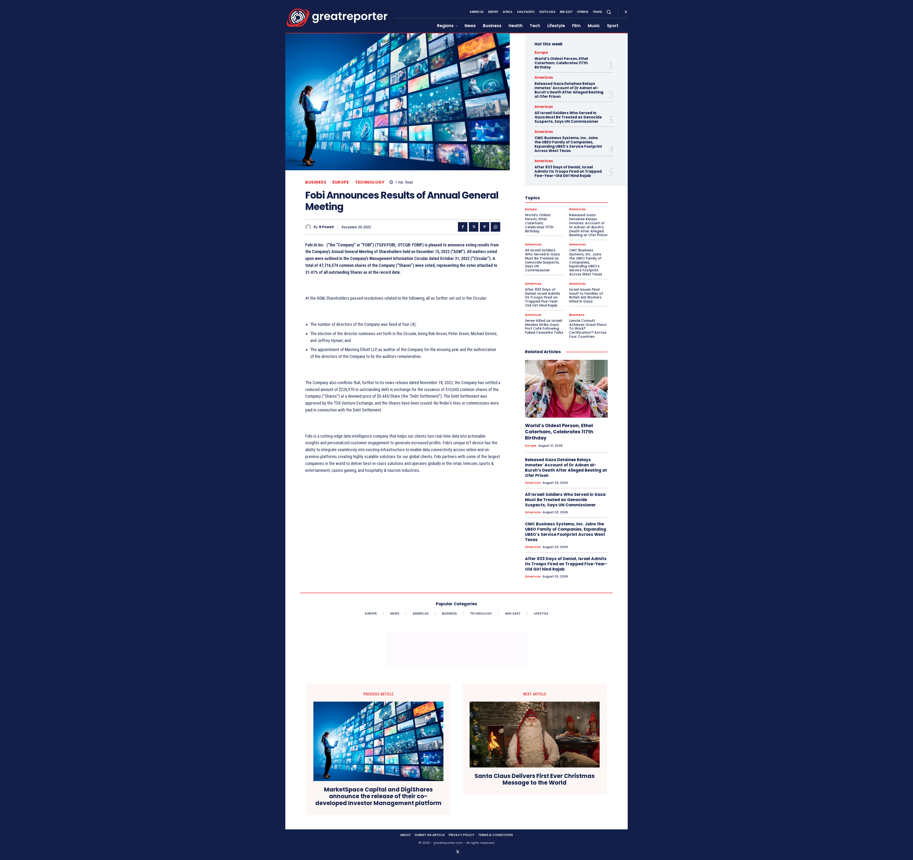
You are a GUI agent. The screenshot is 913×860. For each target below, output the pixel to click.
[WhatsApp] (495, 227)
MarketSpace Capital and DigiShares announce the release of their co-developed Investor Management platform (378, 796)
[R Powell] (309, 227)
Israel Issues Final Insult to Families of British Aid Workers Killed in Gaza (586, 295)
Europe (340, 182)
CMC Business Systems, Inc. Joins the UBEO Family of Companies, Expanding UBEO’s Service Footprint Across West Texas (568, 144)
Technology (369, 182)
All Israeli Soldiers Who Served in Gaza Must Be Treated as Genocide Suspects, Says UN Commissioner (568, 117)
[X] (626, 12)
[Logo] (337, 18)
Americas (543, 77)
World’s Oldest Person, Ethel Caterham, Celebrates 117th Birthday (561, 63)
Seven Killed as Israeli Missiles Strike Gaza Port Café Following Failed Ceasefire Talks (544, 326)
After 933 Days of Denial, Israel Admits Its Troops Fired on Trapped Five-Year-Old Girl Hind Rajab (568, 171)
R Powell (326, 227)
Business (315, 182)
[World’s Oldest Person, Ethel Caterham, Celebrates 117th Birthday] (566, 389)
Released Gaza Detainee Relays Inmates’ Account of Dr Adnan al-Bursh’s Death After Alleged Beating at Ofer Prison (568, 90)
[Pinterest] (484, 227)
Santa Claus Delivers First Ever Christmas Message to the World (535, 780)
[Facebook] (462, 227)
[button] (608, 12)
